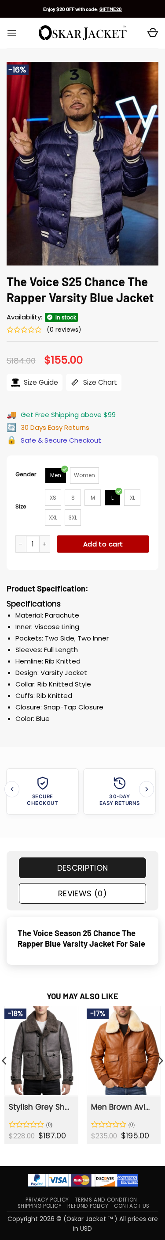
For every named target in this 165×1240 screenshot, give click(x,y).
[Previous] (11, 789)
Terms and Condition (106, 1199)
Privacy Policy (47, 1199)
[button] (12, 33)
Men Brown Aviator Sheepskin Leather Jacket (123, 1107)
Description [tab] (82, 867)
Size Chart (99, 382)
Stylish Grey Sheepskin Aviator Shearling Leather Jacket (41, 1107)
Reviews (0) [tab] (82, 893)
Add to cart (103, 544)
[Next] (146, 789)
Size (20, 506)
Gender (26, 474)
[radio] (55, 475)
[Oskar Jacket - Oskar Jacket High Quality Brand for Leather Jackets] (83, 33)
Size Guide (40, 382)
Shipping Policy (40, 1206)
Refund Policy (87, 1206)
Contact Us (132, 1206)
